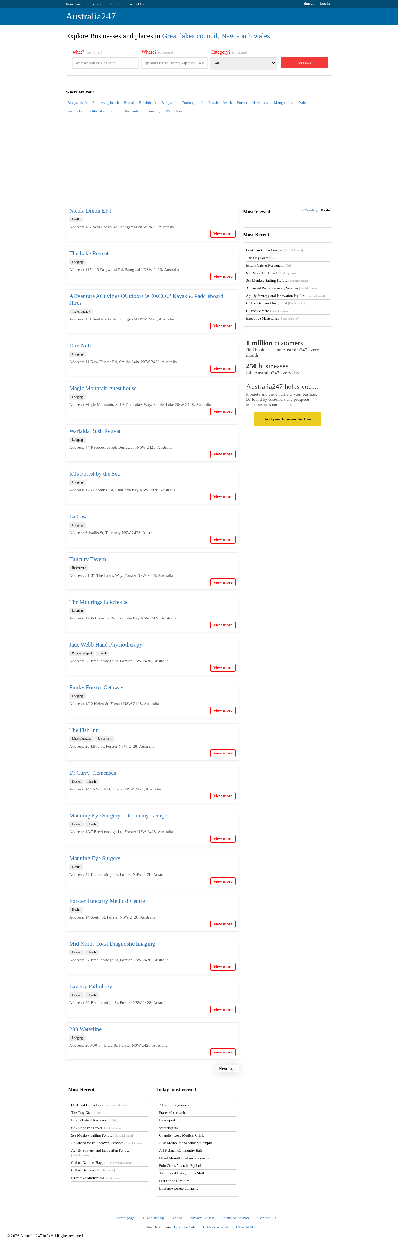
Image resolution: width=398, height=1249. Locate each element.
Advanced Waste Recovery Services (282, 288)
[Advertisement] (199, 162)
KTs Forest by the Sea (94, 474)
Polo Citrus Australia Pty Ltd (180, 1166)
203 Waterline (85, 1029)
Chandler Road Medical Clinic (181, 1135)
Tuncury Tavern (87, 559)
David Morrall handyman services (184, 1158)
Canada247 (245, 1227)
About (114, 4)
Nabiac (304, 103)
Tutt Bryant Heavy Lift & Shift (181, 1173)
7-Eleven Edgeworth (174, 1105)
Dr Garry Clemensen (92, 773)
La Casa (78, 516)
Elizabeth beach (220, 103)
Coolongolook (192, 103)
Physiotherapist (82, 653)
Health (76, 219)
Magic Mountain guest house (102, 388)
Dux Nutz (80, 345)
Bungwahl (169, 103)
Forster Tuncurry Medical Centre (107, 901)
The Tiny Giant (261, 258)
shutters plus (168, 1128)
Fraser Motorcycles (173, 1113)
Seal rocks (74, 111)
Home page (74, 4)
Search (304, 62)
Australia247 (91, 16)
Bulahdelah (147, 103)
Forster (242, 103)
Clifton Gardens (268, 311)
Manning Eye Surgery (94, 858)
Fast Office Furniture (174, 1181)
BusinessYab (184, 1227)
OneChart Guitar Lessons (274, 250)
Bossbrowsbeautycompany (178, 1188)
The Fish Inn (84, 730)
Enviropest (167, 1120)
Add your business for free (287, 419)
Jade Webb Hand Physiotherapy (105, 644)
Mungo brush (284, 103)
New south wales (245, 36)
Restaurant (79, 568)
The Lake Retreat (89, 253)
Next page (227, 1068)
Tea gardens (133, 111)
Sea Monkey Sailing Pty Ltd (277, 281)
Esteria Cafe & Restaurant (269, 265)
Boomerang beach (105, 103)
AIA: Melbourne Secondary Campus (185, 1143)
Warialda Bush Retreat (94, 431)
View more (223, 233)
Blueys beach (77, 103)
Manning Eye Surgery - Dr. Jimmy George (118, 815)
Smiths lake (96, 111)
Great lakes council (189, 36)
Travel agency (81, 311)
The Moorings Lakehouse (99, 602)
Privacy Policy (202, 1218)
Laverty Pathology (90, 986)
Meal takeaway (81, 739)
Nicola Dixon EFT (90, 210)
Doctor (76, 781)
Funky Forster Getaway (96, 687)
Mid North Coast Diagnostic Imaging (112, 943)
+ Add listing (153, 1218)
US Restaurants (216, 1227)
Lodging (77, 262)
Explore (96, 4)
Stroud (114, 111)
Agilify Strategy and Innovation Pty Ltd (285, 296)
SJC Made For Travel (272, 273)
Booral (129, 103)
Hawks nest (260, 103)
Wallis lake (174, 111)
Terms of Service (235, 1218)
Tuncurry (154, 111)
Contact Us (136, 4)
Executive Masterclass (272, 318)
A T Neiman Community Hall (180, 1150)
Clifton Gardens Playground (277, 303)
